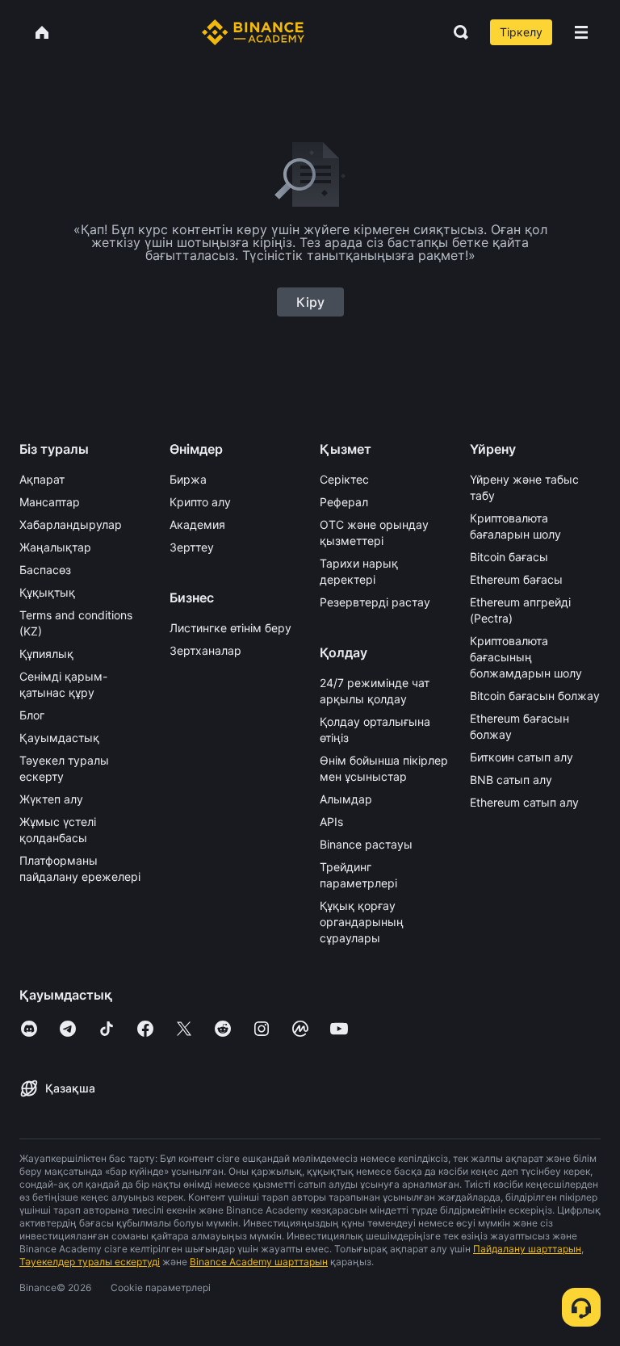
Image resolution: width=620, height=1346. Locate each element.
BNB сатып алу (511, 779)
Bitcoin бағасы (509, 557)
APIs (331, 821)
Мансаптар (49, 502)
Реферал (344, 502)
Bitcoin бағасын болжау (535, 695)
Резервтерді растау (375, 602)
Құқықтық (47, 592)
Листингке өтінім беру (230, 628)
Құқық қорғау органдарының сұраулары (362, 922)
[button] (581, 32)
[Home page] (253, 32)
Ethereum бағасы (516, 579)
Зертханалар (205, 650)
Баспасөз (45, 570)
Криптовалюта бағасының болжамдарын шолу (526, 657)
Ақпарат (42, 479)
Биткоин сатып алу (521, 757)
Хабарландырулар (70, 524)
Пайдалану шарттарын (527, 1249)
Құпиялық (46, 653)
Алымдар (346, 799)
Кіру (310, 302)
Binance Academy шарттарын (259, 1262)
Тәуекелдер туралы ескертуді (89, 1262)
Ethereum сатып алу (524, 802)
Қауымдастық (59, 737)
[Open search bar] (456, 32)
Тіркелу (521, 32)
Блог (31, 715)
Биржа (188, 479)
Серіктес (344, 479)
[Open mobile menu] (581, 32)
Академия (197, 524)
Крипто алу (200, 502)
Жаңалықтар (55, 547)
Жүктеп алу (51, 799)
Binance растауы (366, 844)
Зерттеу (192, 547)
